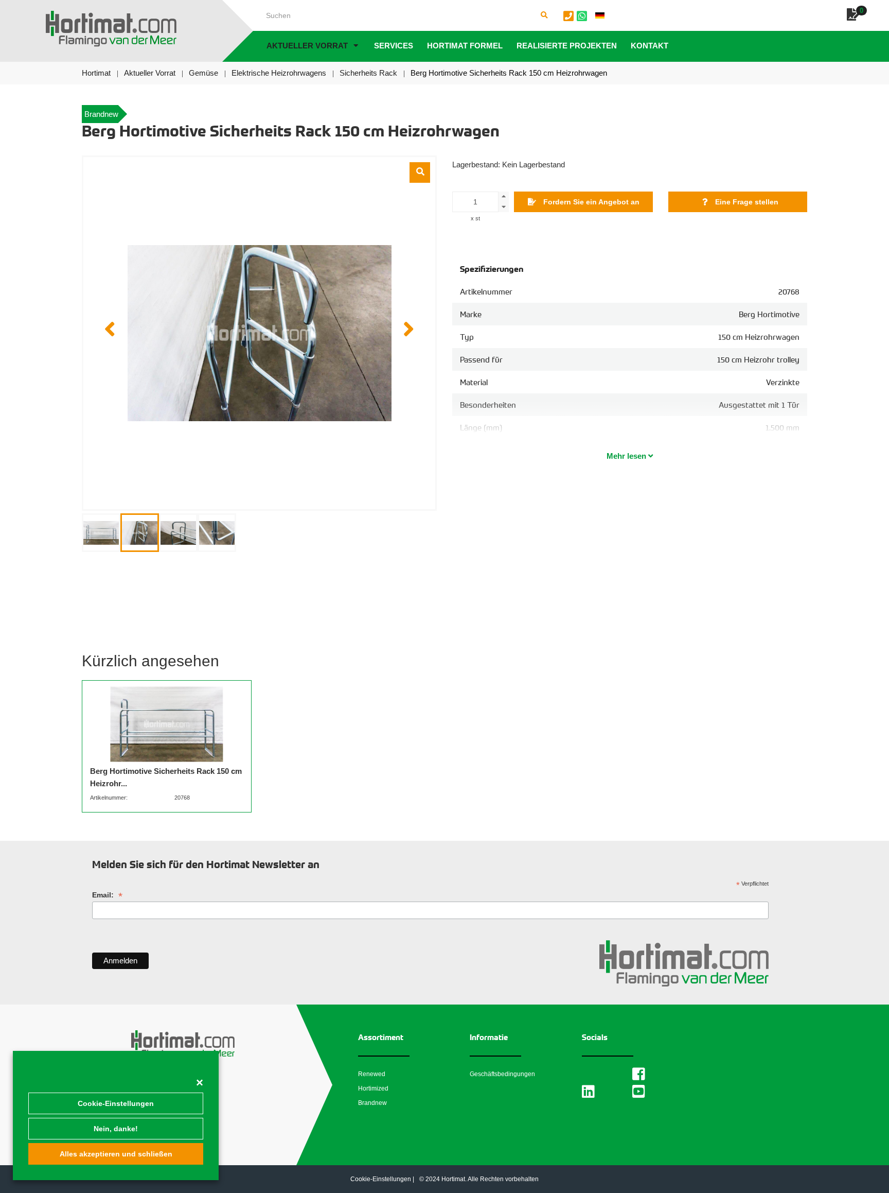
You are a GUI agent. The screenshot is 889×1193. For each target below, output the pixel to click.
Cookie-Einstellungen (116, 1103)
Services (393, 45)
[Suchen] (544, 15)
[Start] (111, 29)
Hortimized (373, 1088)
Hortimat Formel (465, 45)
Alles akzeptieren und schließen (116, 1154)
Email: (107, 895)
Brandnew (372, 1102)
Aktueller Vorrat (307, 45)
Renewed (371, 1074)
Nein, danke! (116, 1129)
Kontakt (649, 45)
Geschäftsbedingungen (502, 1074)
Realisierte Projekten (567, 45)
